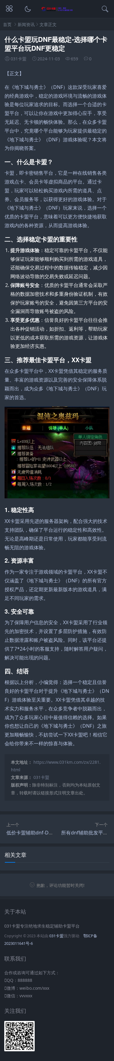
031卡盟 (41, 777)
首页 (7, 24)
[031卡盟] (57, 10)
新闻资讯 (26, 24)
